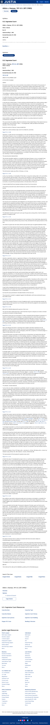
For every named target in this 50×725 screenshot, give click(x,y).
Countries (4, 703)
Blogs (26, 663)
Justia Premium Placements (31, 695)
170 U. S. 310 (43, 423)
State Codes (27, 674)
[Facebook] (22, 720)
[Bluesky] (27, 720)
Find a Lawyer (5, 633)
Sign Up (46, 1)
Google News (42, 576)
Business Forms (5, 695)
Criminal (27, 636)
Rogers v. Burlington (29, 418)
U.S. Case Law (11, 4)
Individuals (28, 633)
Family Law (27, 644)
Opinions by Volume (27, 4)
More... (3, 648)
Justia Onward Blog (29, 701)
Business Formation (6, 653)
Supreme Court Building (31, 617)
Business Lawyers (6, 636)
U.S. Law (5, 4)
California (27, 678)
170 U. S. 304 (37, 423)
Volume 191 (34, 4)
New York (27, 682)
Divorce (26, 638)
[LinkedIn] (19, 720)
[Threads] (26, 720)
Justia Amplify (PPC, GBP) (30, 699)
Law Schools (28, 652)
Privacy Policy (35, 723)
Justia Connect (5, 723)
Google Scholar (6, 576)
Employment (5, 657)
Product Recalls (5, 697)
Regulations (4, 676)
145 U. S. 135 (16, 423)
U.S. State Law (29, 670)
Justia (2, 4)
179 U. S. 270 (5, 373)
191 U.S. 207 (15, 64)
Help (22, 723)
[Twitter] (29, 720)
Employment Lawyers (7, 640)
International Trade (6, 661)
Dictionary (27, 653)
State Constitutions (29, 672)
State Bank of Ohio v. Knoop (11, 421)
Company (18, 723)
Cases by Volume (6, 614)
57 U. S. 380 (25, 421)
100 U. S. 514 (40, 420)
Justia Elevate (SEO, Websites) (31, 697)
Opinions (14, 11)
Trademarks (4, 701)
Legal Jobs (4, 691)
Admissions (27, 655)
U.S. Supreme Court (18, 4)
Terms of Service (27, 723)
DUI (26, 640)
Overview (6, 11)
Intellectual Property (6, 659)
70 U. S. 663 (41, 418)
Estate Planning (28, 642)
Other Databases (6, 689)
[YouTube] (20, 720)
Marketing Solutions (30, 689)
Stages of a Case (6, 621)
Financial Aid (28, 657)
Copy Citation (9, 598)
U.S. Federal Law (6, 670)
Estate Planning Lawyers (7, 642)
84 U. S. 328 (20, 420)
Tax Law (4, 665)
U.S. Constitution (5, 672)
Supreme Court (5, 678)
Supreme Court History (31, 614)
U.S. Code (4, 674)
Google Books (18, 576)
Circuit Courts (5, 680)
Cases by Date (6, 610)
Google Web (29, 576)
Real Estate (4, 663)
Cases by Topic (29, 610)
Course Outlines (28, 659)
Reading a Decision (30, 621)
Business (4, 652)
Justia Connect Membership (31, 691)
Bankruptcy (27, 635)
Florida (26, 680)
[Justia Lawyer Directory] (31, 720)
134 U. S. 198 (38, 421)
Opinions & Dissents (9, 55)
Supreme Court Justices (8, 617)
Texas (26, 684)
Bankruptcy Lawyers (6, 635)
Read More (5, 46)
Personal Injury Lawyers (7, 646)
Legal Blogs (4, 693)
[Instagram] (24, 720)
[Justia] (10, 2)
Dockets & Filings (6, 684)
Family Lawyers (5, 644)
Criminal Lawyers (6, 638)
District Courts (5, 682)
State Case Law (28, 676)
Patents (3, 699)
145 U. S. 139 (22, 423)
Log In (41, 1)
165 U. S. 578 (36, 372)
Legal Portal (12, 723)
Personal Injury (28, 646)
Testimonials (28, 703)
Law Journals (28, 661)
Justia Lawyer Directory (30, 693)
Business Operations (6, 655)
